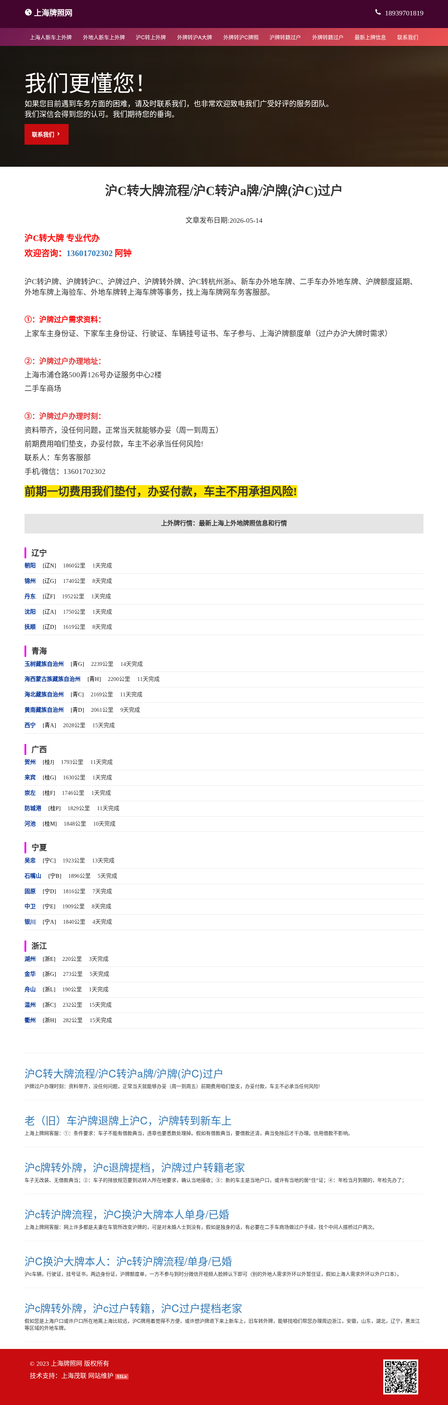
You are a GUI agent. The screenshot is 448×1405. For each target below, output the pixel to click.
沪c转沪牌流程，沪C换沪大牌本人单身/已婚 (126, 1213)
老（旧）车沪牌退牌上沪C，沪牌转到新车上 (128, 1120)
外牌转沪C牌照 (241, 37)
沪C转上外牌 (151, 37)
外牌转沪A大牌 (194, 37)
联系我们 (407, 37)
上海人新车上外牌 (51, 37)
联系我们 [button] (44, 134)
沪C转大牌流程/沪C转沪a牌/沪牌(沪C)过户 (124, 1073)
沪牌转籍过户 (285, 37)
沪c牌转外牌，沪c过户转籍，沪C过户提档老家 (133, 1307)
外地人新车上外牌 (104, 37)
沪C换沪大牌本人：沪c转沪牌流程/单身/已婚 (128, 1260)
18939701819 (403, 13)
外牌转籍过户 (328, 37)
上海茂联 (73, 1375)
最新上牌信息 (370, 37)
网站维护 (100, 1375)
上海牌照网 (53, 12)
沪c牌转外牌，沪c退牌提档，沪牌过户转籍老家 (134, 1167)
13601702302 (89, 253)
